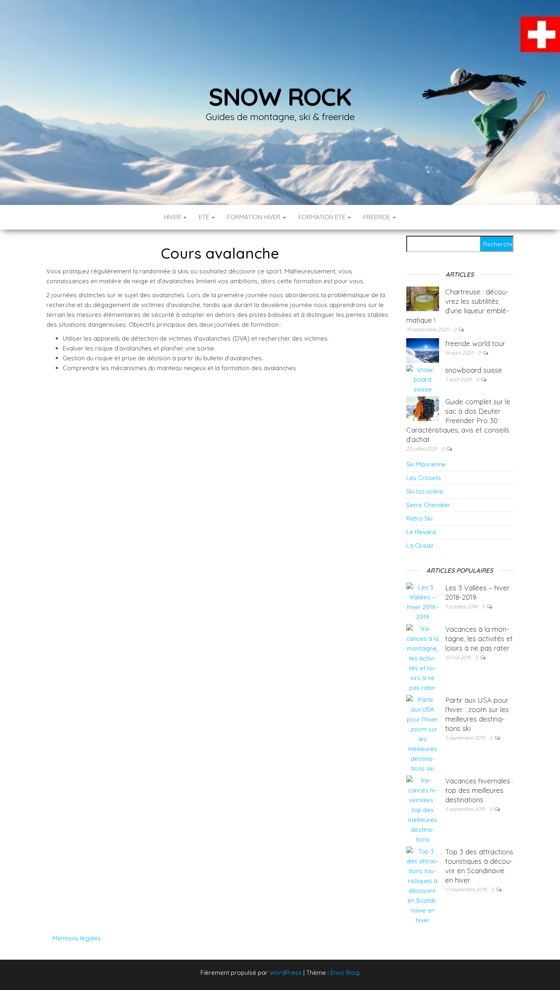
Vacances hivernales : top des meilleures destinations (479, 790)
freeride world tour (475, 343)
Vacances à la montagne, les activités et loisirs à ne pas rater (479, 638)
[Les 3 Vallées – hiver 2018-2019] (422, 601)
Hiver (173, 217)
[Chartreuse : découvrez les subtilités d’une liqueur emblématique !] (422, 298)
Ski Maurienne (426, 464)
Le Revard (421, 532)
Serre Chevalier (428, 505)
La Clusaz (419, 545)
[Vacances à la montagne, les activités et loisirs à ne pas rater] (422, 658)
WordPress (285, 972)
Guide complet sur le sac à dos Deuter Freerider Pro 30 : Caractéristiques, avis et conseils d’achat (458, 420)
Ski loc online (424, 491)
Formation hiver (254, 217)
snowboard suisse (473, 370)
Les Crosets (423, 478)
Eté (205, 217)
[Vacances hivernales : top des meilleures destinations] (422, 809)
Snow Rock (280, 96)
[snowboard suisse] (422, 379)
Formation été (322, 217)
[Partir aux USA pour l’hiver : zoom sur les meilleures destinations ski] (422, 733)
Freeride (377, 217)
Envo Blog (345, 972)
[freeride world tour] (422, 350)
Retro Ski (419, 518)
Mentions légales (76, 938)
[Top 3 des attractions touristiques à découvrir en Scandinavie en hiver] (422, 885)
